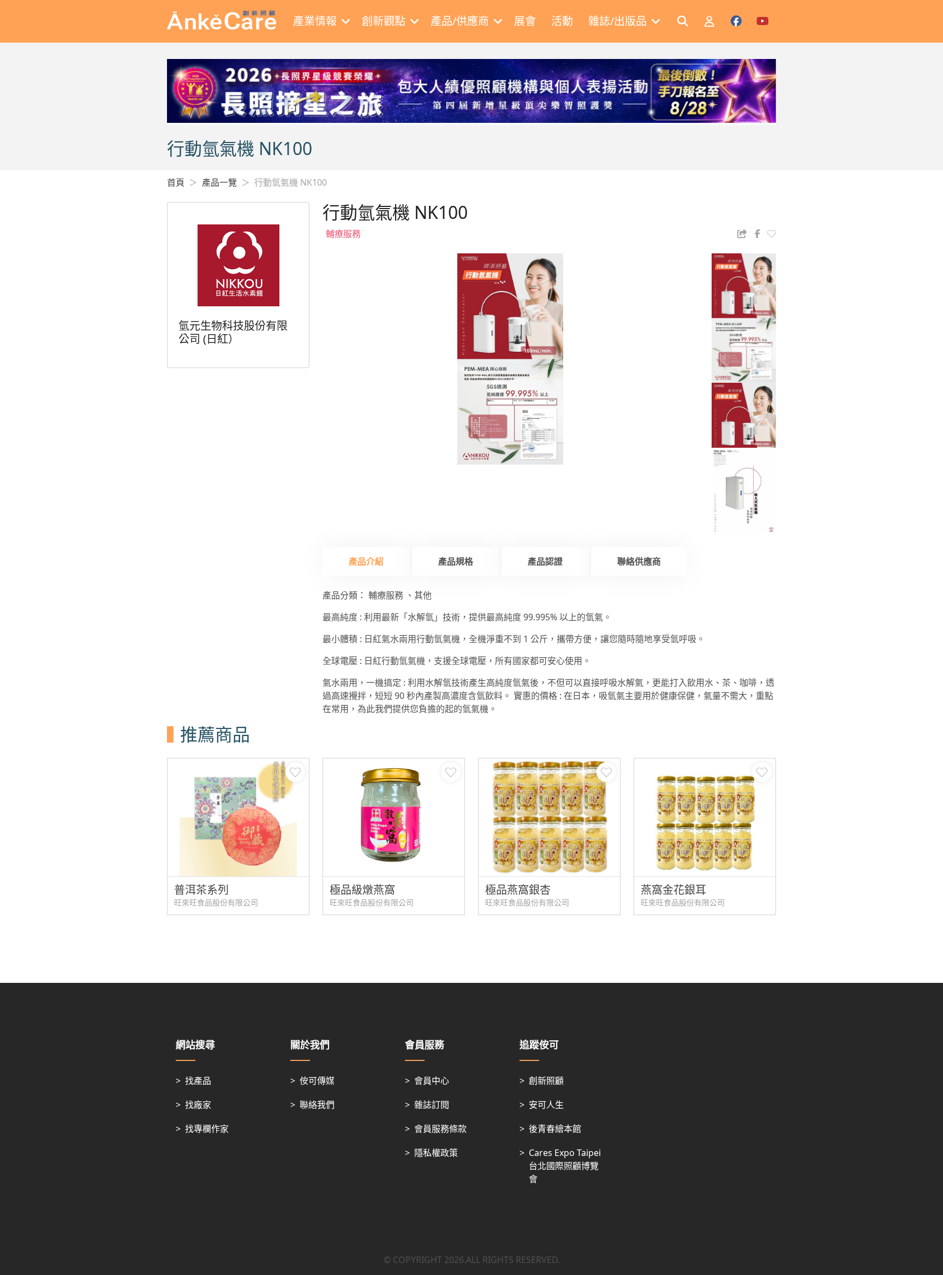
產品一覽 (219, 182)
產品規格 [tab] (455, 561)
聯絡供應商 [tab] (639, 561)
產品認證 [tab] (545, 561)
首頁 (175, 182)
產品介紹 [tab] (366, 561)
